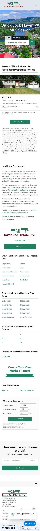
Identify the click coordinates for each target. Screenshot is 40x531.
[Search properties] (32, 42)
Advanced (16, 38)
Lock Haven (6, 357)
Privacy (36, 527)
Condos (23, 264)
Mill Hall (4, 519)
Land (21, 268)
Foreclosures (24, 276)
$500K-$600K (7, 309)
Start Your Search (20, 122)
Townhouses (6, 268)
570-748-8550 (20, 241)
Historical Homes (8, 276)
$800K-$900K (25, 313)
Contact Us (19, 246)
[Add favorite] (37, 107)
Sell (24, 38)
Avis (3, 510)
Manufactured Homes (9, 272)
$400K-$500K (25, 305)
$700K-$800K (7, 313)
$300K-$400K (7, 305)
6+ (21, 342)
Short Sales (5, 280)
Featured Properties (27, 390)
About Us (5, 390)
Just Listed (24, 280)
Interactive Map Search (19, 190)
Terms (29, 527)
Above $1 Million (26, 317)
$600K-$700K (25, 309)
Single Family (6, 264)
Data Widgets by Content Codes (28, 529)
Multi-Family (24, 272)
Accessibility (22, 527)
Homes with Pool (8, 284)
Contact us (5, 217)
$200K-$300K (25, 301)
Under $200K (6, 301)
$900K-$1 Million (8, 317)
